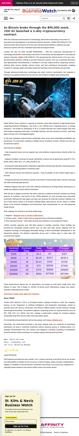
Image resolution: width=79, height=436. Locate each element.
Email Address (11, 418)
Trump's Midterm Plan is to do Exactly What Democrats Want (36, 3)
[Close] (38, 394)
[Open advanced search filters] (68, 18)
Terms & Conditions (61, 432)
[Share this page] (73, 18)
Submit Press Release (44, 432)
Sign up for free (20, 426)
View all (74, 3)
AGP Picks (6, 3)
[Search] (64, 18)
